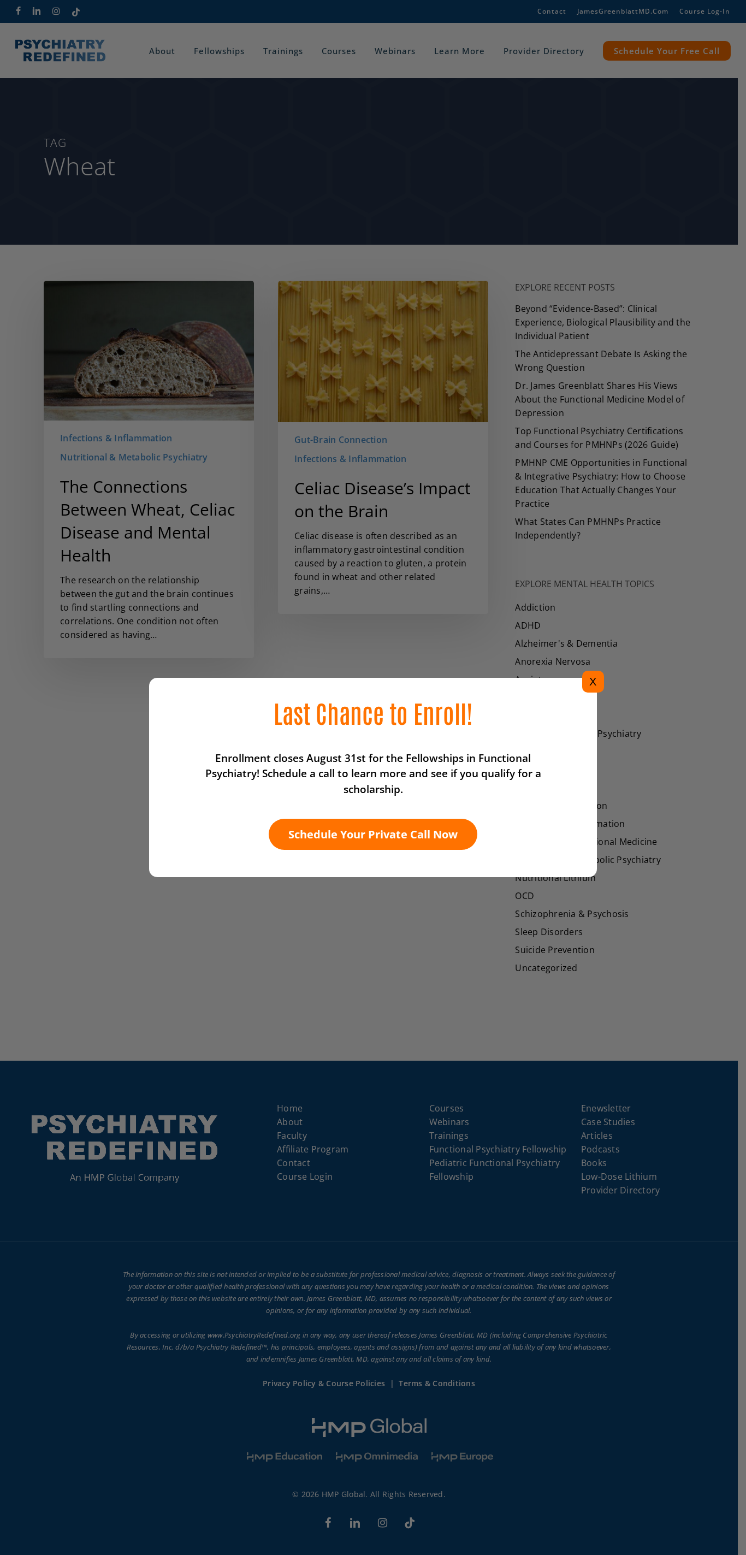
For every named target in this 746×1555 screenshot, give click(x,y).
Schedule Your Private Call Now (373, 834)
